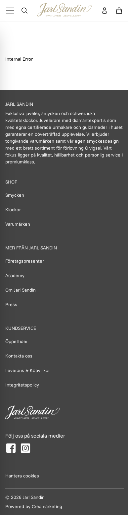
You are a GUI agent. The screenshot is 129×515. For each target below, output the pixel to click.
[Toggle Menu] (10, 10)
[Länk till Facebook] (11, 448)
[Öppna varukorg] (119, 10)
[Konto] (104, 10)
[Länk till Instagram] (25, 448)
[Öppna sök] (24, 10)
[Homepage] (64, 10)
